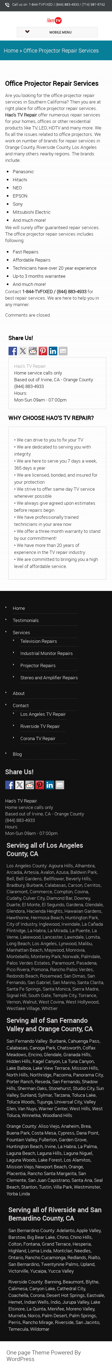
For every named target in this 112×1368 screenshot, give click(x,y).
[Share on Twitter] (22, 351)
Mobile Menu (60, 32)
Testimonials (26, 620)
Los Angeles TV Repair (43, 714)
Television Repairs (38, 641)
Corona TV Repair (37, 738)
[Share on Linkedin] (53, 351)
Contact (21, 705)
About (19, 693)
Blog (17, 754)
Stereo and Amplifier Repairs (49, 677)
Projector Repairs (38, 665)
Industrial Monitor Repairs (46, 653)
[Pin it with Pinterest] (43, 351)
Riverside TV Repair (40, 726)
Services (21, 632)
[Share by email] (63, 351)
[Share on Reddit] (33, 351)
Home (11, 50)
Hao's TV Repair (30, 366)
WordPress (21, 1359)
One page (18, 1352)
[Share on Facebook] (12, 351)
